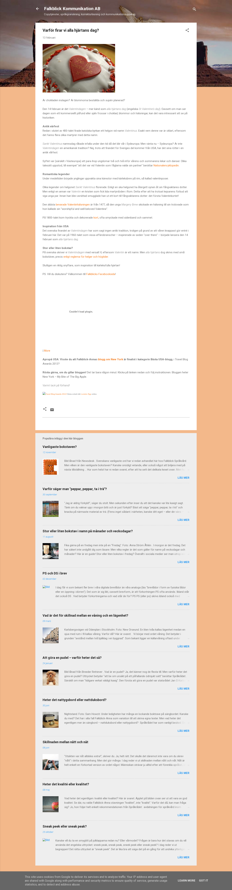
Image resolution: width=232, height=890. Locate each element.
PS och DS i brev (55, 573)
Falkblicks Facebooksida (100, 274)
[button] (187, 31)
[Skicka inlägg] (52, 411)
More (47, 350)
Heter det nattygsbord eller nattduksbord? (74, 700)
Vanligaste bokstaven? (60, 447)
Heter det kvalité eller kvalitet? (66, 784)
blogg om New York (110, 359)
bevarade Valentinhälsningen (73, 204)
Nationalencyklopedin (166, 165)
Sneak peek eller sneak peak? (65, 826)
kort (96, 217)
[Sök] (194, 9)
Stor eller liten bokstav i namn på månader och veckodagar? (88, 531)
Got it (203, 880)
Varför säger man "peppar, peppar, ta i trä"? (75, 489)
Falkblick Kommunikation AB (72, 8)
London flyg (86, 394)
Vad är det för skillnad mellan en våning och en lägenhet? (85, 615)
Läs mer (183, 477)
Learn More (186, 880)
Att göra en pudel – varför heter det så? (72, 658)
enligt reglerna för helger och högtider (85, 256)
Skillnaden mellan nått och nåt (65, 742)
